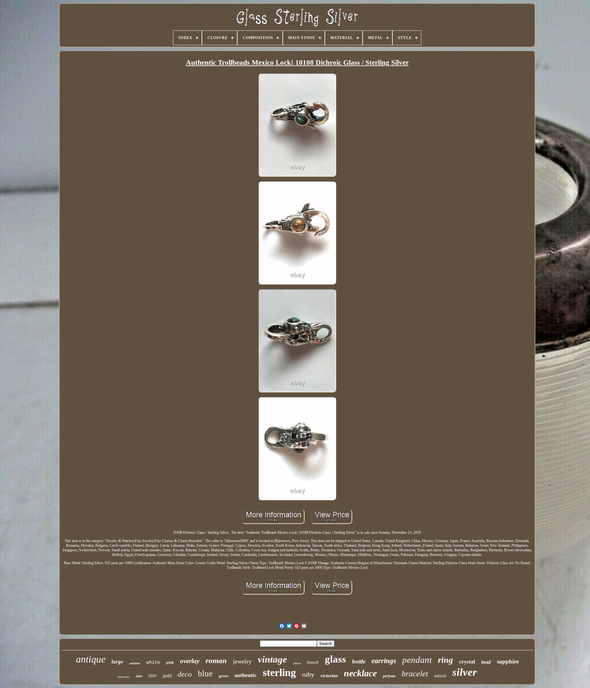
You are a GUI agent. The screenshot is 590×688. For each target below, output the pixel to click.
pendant (417, 660)
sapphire (508, 661)
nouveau (123, 676)
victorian (329, 675)
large (117, 662)
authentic (245, 675)
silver (464, 672)
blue (205, 673)
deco (185, 674)
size (152, 675)
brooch (313, 662)
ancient (134, 663)
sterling (279, 672)
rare (139, 676)
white (153, 662)
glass (335, 659)
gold (167, 675)
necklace (360, 673)
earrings (384, 661)
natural (440, 676)
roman (216, 660)
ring (445, 660)
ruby (308, 674)
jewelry (242, 661)
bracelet (415, 673)
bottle (358, 661)
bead (486, 662)
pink (170, 662)
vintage (272, 659)
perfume (389, 676)
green (223, 676)
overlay (189, 661)
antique (90, 659)
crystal (467, 662)
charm (297, 663)
